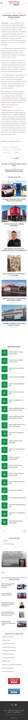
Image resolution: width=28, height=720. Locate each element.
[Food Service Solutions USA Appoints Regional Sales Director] (14, 238)
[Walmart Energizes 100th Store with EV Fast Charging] (14, 188)
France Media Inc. (17, 712)
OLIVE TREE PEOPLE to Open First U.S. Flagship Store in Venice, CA (8, 614)
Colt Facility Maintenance (8, 544)
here (16, 134)
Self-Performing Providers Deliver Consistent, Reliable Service (13, 562)
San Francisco (17, 152)
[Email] (16, 704)
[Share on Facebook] (12, 158)
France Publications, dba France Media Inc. (15, 714)
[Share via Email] (17, 158)
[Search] (26, 3)
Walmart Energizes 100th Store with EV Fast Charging (8, 585)
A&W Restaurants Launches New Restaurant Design (9, 623)
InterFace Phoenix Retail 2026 (16, 377)
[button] (3, 558)
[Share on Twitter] (14, 158)
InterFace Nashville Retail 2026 (17, 497)
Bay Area (5, 147)
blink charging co (13, 147)
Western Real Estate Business (8, 657)
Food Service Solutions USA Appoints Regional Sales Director (8, 604)
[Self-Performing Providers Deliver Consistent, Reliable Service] (14, 559)
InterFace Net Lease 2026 (15, 490)
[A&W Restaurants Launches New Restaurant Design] (14, 288)
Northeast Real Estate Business (9, 647)
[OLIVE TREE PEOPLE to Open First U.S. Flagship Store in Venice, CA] (14, 263)
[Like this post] (10, 158)
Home (5, 710)
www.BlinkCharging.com (7, 106)
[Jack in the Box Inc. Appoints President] (14, 213)
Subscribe (16, 710)
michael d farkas (7, 152)
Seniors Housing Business (8, 671)
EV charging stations (17, 149)
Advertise (22, 710)
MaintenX (5, 540)
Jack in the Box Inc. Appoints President (7, 594)
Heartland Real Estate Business (9, 643)
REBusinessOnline (6, 661)
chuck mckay (6, 149)
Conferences (10, 710)
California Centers (6, 640)
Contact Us (9, 712)
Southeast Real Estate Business (9, 650)
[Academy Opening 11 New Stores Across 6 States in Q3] (14, 313)
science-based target (11, 42)
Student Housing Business (8, 668)
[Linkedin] (12, 704)
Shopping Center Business (8, 636)
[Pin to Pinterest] (15, 158)
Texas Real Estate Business (8, 654)
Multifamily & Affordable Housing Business (12, 664)
